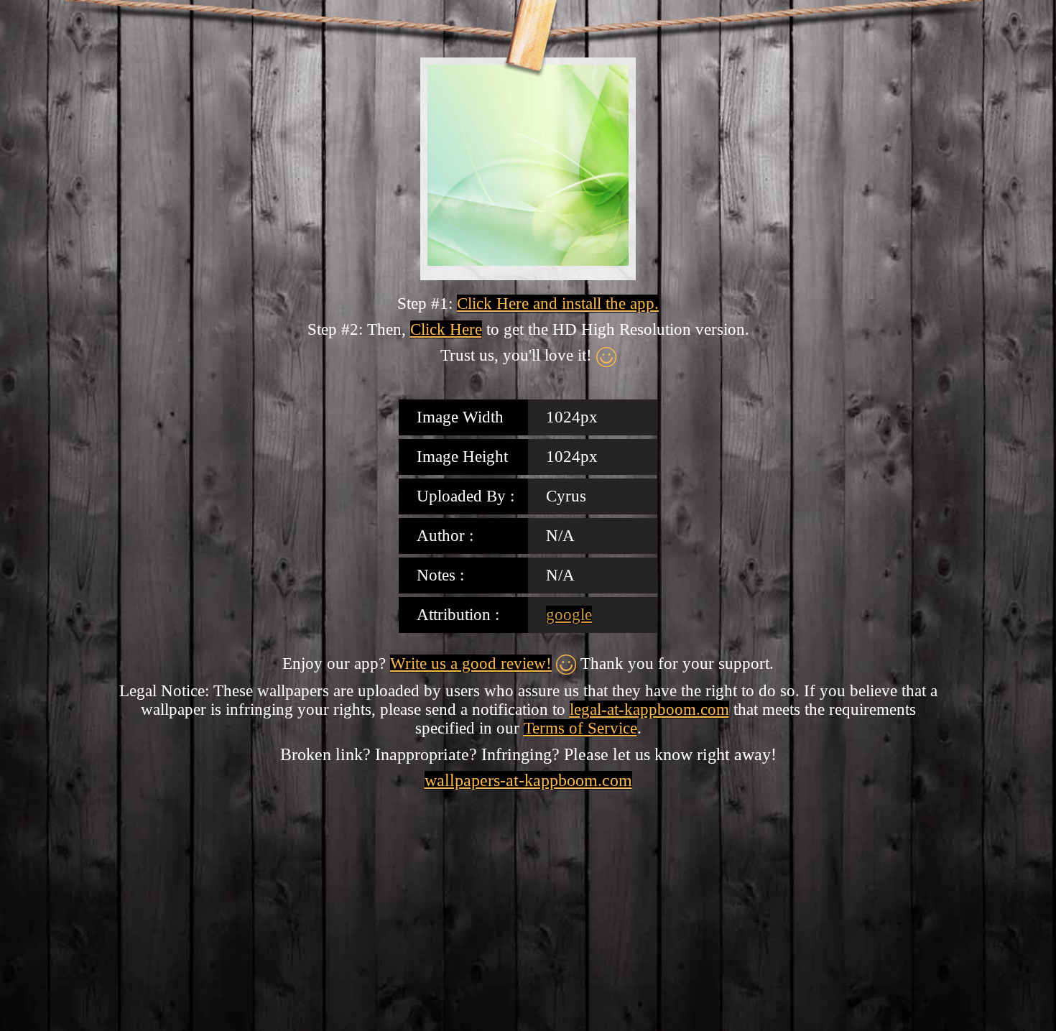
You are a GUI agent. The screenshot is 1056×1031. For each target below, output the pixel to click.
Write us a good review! (471, 663)
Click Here (446, 329)
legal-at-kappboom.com (649, 709)
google (569, 615)
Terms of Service (580, 728)
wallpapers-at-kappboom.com (528, 780)
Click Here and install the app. (558, 304)
